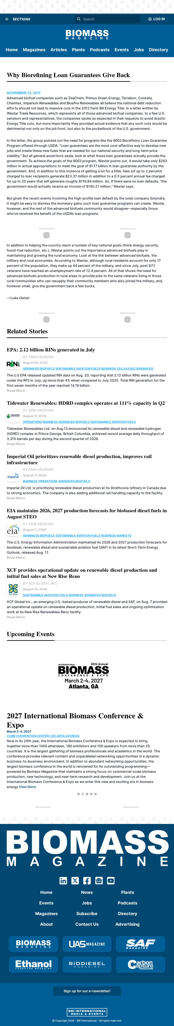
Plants (78, 49)
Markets (124, 535)
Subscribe (86, 913)
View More (135, 777)
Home (12, 49)
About (46, 924)
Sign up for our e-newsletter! (87, 991)
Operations (32, 422)
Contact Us (87, 924)
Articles (59, 49)
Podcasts (99, 49)
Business (108, 368)
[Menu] (7, 19)
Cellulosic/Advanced (135, 368)
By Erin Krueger (38, 357)
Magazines (34, 49)
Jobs (139, 49)
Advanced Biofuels (39, 368)
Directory (158, 49)
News (87, 892)
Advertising (127, 924)
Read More (16, 390)
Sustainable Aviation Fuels (77, 368)
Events (122, 49)
